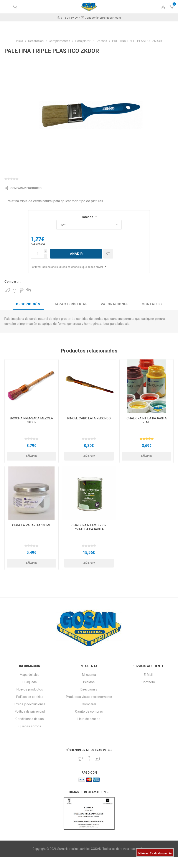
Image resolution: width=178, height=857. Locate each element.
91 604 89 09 (69, 17)
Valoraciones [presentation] (115, 304)
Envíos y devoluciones (29, 704)
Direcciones (89, 689)
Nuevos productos (29, 689)
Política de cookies (29, 697)
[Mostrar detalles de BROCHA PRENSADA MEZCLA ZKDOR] (31, 386)
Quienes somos (29, 726)
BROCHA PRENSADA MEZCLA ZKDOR (31, 420)
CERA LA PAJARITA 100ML (31, 525)
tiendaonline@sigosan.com (103, 17)
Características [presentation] (70, 304)
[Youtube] (97, 758)
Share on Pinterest (21, 290)
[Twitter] (80, 758)
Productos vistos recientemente (89, 697)
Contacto (148, 682)
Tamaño (87, 217)
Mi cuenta (89, 675)
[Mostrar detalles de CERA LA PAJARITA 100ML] (31, 493)
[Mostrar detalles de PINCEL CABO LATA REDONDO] (89, 386)
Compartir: (12, 281)
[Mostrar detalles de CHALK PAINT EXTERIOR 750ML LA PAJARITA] (89, 493)
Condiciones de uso (29, 719)
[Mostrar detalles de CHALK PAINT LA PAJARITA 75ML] (146, 386)
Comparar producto (25, 188)
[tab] (28, 304)
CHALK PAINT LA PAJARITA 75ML (147, 420)
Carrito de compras (89, 711)
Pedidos (89, 682)
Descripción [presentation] (28, 304)
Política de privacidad (30, 711)
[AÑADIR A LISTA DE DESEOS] (108, 254)
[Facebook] (89, 758)
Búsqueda (30, 682)
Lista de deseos (88, 719)
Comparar (89, 704)
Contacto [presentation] (152, 304)
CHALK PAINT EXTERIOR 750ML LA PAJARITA (89, 527)
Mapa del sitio (30, 675)
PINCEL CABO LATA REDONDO (89, 418)
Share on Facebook (14, 290)
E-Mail (148, 675)
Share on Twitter (7, 290)
